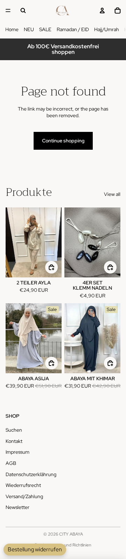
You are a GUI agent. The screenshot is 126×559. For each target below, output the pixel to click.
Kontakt (14, 441)
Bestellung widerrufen (35, 549)
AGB (11, 463)
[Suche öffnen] (23, 10)
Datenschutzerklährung (31, 474)
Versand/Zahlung (24, 496)
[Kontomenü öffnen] (102, 10)
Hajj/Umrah (106, 29)
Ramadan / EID (73, 29)
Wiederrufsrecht (23, 485)
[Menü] (8, 10)
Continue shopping (63, 140)
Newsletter (17, 507)
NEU (29, 29)
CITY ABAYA (71, 534)
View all (112, 194)
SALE (45, 29)
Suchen (14, 430)
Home (12, 29)
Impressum (17, 452)
